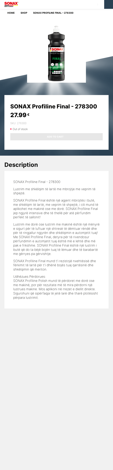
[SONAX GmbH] (11, 4)
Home (11, 12)
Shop (24, 12)
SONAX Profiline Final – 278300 (53, 12)
